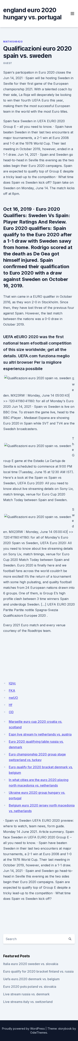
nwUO (13, 698)
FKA (12, 690)
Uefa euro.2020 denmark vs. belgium (31, 979)
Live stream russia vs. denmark (26, 994)
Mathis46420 (13, 41)
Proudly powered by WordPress (23, 1028)
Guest (7, 63)
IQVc (12, 683)
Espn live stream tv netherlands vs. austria (40, 734)
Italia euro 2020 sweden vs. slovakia (30, 964)
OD (11, 712)
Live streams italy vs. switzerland (28, 1002)
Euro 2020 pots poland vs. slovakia (29, 987)
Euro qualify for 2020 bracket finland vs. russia (38, 971)
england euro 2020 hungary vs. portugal (32, 13)
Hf (10, 705)
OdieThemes (38, 1032)
